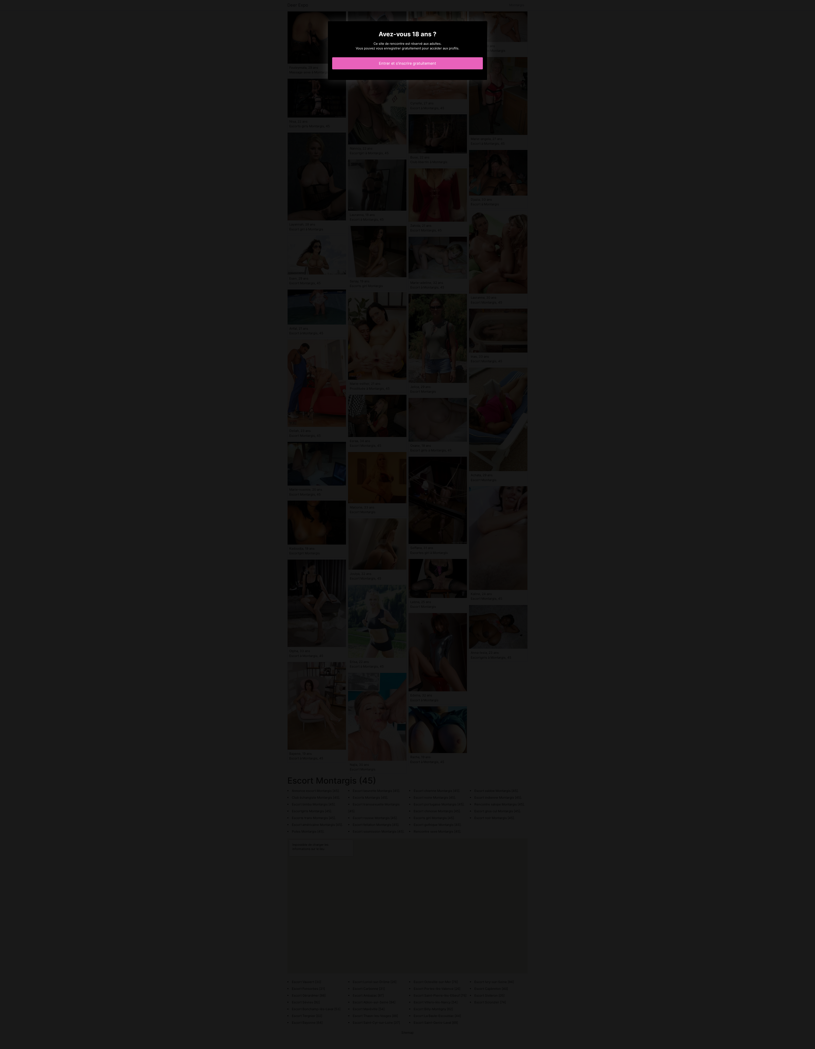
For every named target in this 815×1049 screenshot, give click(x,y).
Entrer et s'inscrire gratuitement (407, 63)
